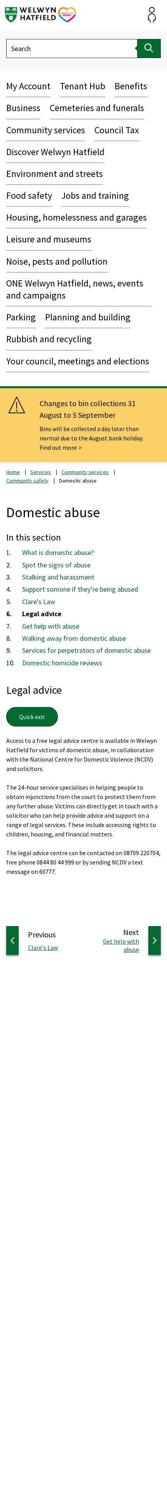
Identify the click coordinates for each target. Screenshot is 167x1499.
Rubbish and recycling (49, 339)
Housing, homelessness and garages (76, 217)
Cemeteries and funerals (97, 108)
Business (23, 108)
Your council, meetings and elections (77, 361)
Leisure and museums (48, 239)
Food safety (29, 195)
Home (13, 472)
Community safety (27, 480)
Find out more (58, 447)
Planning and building (87, 317)
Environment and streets (54, 174)
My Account (28, 86)
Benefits (131, 86)
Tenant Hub (82, 86)
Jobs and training (95, 195)
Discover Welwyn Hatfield (55, 152)
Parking (21, 317)
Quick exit (32, 717)
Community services (45, 130)
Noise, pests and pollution (57, 261)
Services (40, 472)
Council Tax (116, 130)
